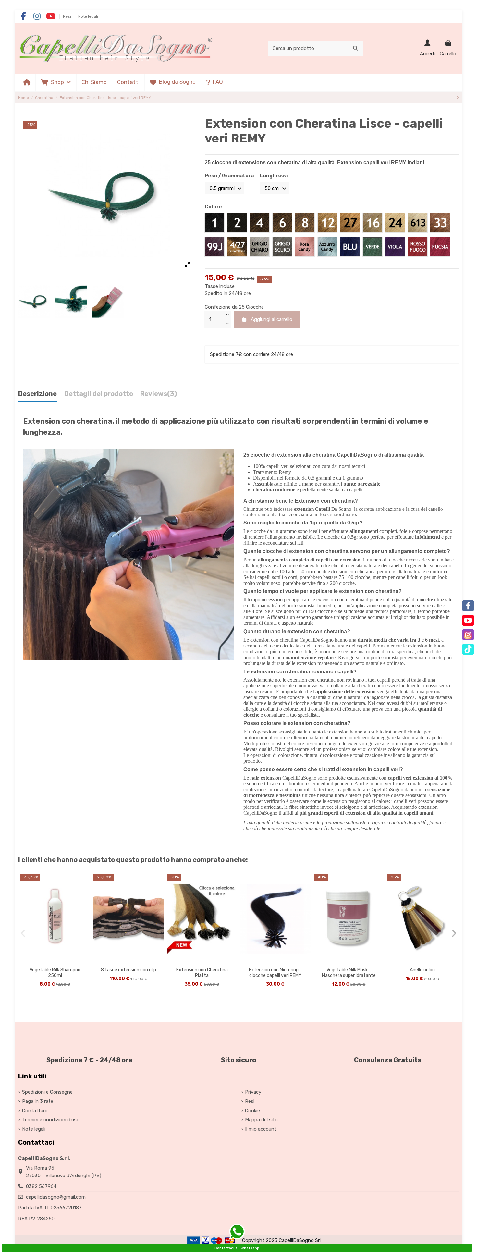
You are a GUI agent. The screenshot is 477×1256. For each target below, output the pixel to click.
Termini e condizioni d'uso (51, 1120)
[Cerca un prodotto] (355, 48)
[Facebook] (468, 605)
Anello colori (422, 970)
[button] (55, 82)
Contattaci (34, 1111)
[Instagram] (468, 634)
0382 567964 (41, 1186)
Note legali (88, 16)
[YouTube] (468, 620)
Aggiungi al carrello (271, 319)
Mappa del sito (261, 1120)
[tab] (158, 395)
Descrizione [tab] (37, 394)
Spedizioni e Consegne (47, 1092)
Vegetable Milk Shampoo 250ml (55, 972)
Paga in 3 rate (37, 1101)
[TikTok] (468, 649)
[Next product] (457, 98)
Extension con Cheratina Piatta (202, 972)
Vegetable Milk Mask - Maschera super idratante (349, 972)
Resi (67, 16)
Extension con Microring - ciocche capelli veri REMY (275, 972)
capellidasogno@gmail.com (56, 1197)
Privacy (253, 1092)
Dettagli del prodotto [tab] (98, 394)
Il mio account (260, 1129)
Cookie (252, 1111)
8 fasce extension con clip (128, 970)
